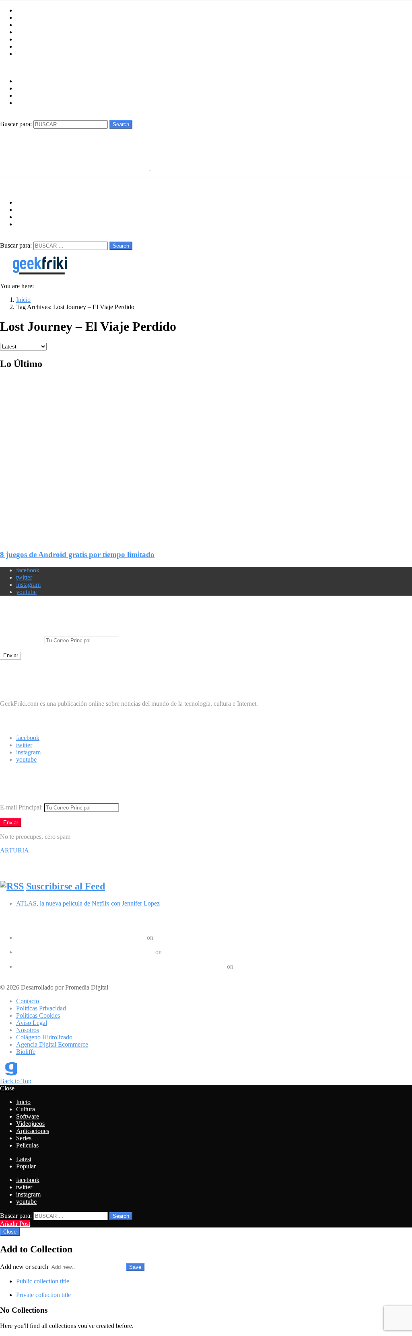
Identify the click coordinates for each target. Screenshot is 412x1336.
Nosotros (27, 1030)
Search (121, 124)
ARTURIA (14, 850)
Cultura (25, 17)
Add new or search (25, 1266)
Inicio (23, 10)
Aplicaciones (32, 39)
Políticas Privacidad (41, 1008)
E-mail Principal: (22, 640)
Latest (23, 1159)
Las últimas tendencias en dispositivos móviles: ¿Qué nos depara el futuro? (110, 944)
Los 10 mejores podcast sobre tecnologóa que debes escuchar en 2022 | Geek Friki (120, 966)
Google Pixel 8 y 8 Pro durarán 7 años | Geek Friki (80, 937)
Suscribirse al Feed (65, 886)
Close (7, 1088)
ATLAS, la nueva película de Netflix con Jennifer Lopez (88, 903)
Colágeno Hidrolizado (44, 1037)
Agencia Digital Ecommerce (52, 1044)
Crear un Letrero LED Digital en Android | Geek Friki (85, 952)
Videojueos (30, 32)
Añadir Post (15, 1223)
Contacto (27, 1001)
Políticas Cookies (38, 1015)
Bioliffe (25, 1051)
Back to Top (15, 1081)
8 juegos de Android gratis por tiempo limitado (77, 554)
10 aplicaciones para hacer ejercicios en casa (72, 959)
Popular (26, 1166)
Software (27, 24)
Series (23, 46)
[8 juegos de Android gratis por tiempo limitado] (206, 453)
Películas (27, 53)
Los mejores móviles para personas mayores (72, 973)
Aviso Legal (31, 1022)
